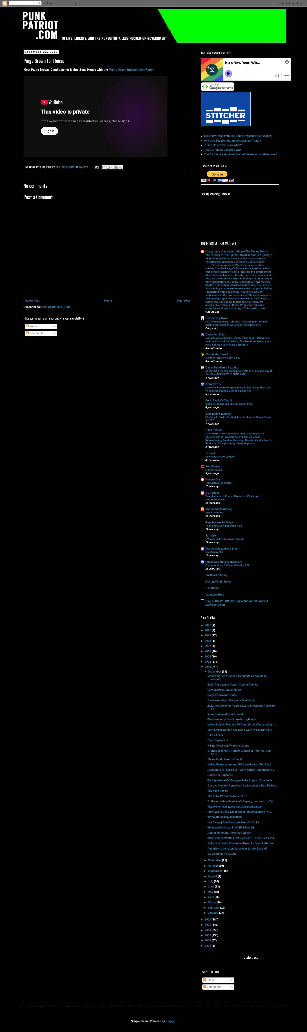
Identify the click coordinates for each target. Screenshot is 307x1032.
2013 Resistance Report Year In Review (232, 684)
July (211, 881)
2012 (208, 919)
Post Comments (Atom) (56, 307)
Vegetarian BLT (214, 552)
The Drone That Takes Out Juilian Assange (234, 806)
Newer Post (32, 300)
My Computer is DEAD (221, 853)
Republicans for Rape (219, 522)
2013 (208, 667)
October (213, 865)
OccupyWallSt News (218, 581)
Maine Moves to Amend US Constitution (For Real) (239, 764)
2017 (208, 646)
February (214, 907)
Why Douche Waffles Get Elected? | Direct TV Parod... (241, 838)
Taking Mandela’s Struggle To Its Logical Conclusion (240, 780)
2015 (208, 656)
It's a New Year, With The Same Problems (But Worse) (238, 136)
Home (108, 300)
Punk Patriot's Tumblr (219, 400)
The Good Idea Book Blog (221, 548)
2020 (208, 635)
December (215, 671)
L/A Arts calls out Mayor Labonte (224, 539)
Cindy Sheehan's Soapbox (222, 367)
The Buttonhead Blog (218, 509)
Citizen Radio (213, 430)
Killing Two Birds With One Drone (228, 745)
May (211, 892)
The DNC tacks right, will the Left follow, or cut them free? (240, 154)
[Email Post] (96, 166)
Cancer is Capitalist (220, 775)
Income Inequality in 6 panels (225, 714)
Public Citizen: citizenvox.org (223, 561)
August (213, 876)
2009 (208, 935)
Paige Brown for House (222, 695)
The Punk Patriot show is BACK (227, 796)
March (212, 902)
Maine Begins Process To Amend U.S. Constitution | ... (241, 724)
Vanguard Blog (214, 594)
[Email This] (104, 167)
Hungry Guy (213, 479)
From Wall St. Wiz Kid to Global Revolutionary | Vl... (239, 811)
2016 (208, 651)
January (213, 912)
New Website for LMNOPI (220, 456)
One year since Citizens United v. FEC (227, 565)
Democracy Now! (216, 318)
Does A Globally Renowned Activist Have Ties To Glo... (242, 785)
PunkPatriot (212, 466)
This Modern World (217, 354)
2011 (208, 924)
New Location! (214, 512)
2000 (208, 945)
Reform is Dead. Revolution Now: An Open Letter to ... (241, 843)
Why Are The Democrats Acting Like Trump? (232, 140)
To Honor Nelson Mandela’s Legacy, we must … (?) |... (241, 801)
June (211, 886)
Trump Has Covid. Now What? (223, 145)
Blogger (171, 1021)
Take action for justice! (218, 483)
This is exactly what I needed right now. (232, 719)
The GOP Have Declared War (222, 149)
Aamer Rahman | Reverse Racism (229, 833)
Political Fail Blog (216, 575)
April (211, 897)
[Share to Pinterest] (121, 167)
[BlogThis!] (108, 167)
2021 (208, 630)
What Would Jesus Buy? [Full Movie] (230, 827)
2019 (208, 640)
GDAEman (212, 492)
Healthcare (212, 588)
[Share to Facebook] (116, 167)
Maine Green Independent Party (131, 69)
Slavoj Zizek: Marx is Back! (224, 759)
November (215, 860)
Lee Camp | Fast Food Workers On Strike (233, 822)
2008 (208, 940)
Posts (33, 326)
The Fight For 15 (217, 790)
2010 (208, 930)
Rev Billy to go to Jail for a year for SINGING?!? (237, 848)
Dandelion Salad (215, 334)
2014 (208, 661)
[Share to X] (112, 167)
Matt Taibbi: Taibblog (218, 413)
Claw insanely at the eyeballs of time (230, 700)
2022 (208, 625)
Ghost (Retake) (214, 470)
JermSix (210, 535)
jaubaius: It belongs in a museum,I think (229, 404)
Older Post (183, 300)
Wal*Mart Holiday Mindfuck (224, 817)
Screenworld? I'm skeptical (224, 690)
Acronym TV (213, 384)
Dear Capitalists (217, 740)
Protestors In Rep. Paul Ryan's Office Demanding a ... (241, 769)
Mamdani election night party (222, 357)
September (215, 870)
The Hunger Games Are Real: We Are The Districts (239, 730)
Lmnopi (210, 453)
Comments (36, 333)
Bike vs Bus (215, 735)
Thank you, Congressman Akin (223, 525)
